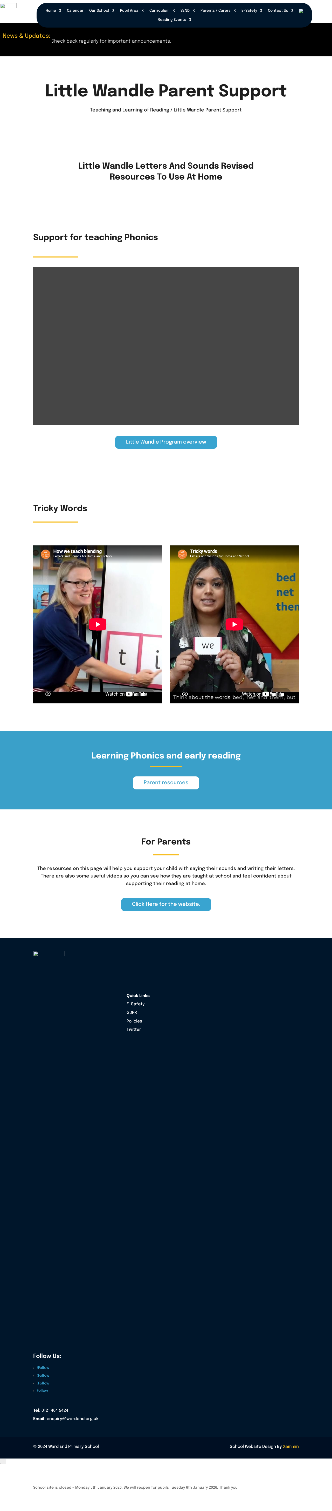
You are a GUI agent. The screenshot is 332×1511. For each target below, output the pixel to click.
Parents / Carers (215, 10)
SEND (185, 10)
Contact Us (278, 10)
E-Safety (249, 10)
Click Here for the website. (166, 904)
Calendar (75, 10)
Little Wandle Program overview (166, 442)
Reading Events (172, 20)
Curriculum (159, 10)
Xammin (291, 1446)
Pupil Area (129, 10)
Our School (99, 10)
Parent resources (166, 783)
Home (51, 10)
